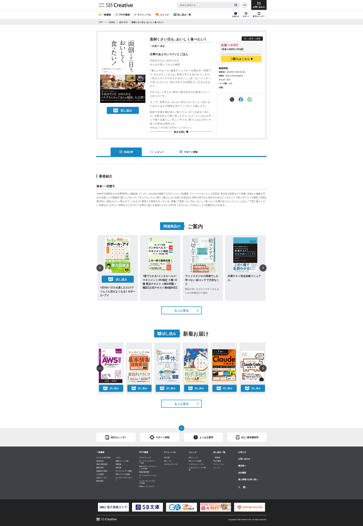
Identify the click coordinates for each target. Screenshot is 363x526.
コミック (164, 14)
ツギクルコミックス (196, 464)
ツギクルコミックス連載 (197, 468)
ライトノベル (144, 14)
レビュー (159, 151)
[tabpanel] (113, 507)
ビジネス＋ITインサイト (124, 478)
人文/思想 (100, 474)
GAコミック (193, 457)
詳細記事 (128, 151)
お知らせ (235, 16)
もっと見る (181, 310)
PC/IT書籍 (124, 14)
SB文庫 (118, 467)
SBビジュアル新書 (123, 474)
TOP (101, 22)
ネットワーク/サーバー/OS (147, 462)
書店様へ (242, 465)
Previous (100, 268)
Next (263, 268)
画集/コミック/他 (122, 461)
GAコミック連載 (195, 461)
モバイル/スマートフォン (148, 476)
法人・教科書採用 (249, 437)
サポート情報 (191, 151)
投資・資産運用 (101, 464)
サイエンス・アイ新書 (124, 471)
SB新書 (118, 464)
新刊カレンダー (259, 16)
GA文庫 (167, 457)
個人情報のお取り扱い (248, 479)
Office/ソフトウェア (146, 486)
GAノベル (167, 461)
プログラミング (145, 457)
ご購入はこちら (240, 59)
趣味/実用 (123, 22)
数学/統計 (100, 481)
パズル (118, 457)
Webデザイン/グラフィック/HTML (148, 467)
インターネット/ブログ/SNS (147, 482)
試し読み (126, 110)
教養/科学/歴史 (101, 471)
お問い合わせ (244, 458)
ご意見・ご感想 (253, 38)
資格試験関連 (144, 472)
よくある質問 (206, 437)
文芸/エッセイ (101, 477)
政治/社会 (100, 461)
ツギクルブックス (171, 464)
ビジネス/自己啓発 (103, 457)
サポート (246, 16)
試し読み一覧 (184, 14)
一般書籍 (106, 14)
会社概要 (242, 472)
